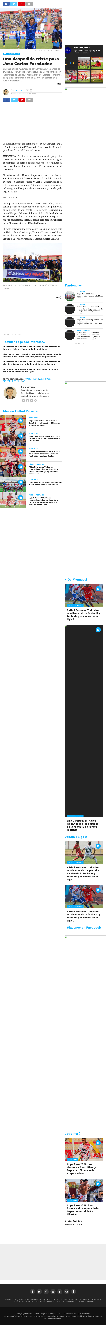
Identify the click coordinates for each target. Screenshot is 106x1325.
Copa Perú (40, 1301)
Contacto (36, 1299)
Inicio (8, 1299)
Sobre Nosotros (21, 1299)
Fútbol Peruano (32, 379)
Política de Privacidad (90, 1299)
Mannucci (18, 381)
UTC (24, 381)
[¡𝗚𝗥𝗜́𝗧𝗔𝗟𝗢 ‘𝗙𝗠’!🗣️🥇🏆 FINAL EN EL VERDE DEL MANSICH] (71, 63)
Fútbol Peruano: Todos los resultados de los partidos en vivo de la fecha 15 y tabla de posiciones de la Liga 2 (31, 363)
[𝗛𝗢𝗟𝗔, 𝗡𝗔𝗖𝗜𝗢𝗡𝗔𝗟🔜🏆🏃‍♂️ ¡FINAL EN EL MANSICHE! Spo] (71, 76)
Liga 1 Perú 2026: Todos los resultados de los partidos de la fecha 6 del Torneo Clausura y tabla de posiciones (32, 355)
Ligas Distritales (55, 1301)
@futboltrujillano (73, 1221)
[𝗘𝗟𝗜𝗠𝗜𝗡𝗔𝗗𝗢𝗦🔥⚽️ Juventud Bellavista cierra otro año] (97, 63)
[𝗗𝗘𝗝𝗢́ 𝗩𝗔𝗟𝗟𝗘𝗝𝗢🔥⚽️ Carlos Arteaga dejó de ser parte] (84, 63)
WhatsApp (71, 1301)
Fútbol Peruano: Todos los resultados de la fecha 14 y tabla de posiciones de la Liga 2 (30, 370)
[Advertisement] (32, 123)
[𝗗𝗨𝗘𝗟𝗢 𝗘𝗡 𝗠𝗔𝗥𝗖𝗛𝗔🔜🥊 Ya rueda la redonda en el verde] (84, 76)
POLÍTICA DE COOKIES (23, 1301)
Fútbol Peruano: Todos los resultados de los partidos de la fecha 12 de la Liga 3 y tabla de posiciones (31, 348)
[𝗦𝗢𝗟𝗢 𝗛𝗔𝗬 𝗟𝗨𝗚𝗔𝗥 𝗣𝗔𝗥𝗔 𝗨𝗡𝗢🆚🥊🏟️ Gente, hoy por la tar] (97, 76)
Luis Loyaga (19, 90)
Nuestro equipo (50, 1299)
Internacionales (86, 1301)
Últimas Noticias (69, 1299)
